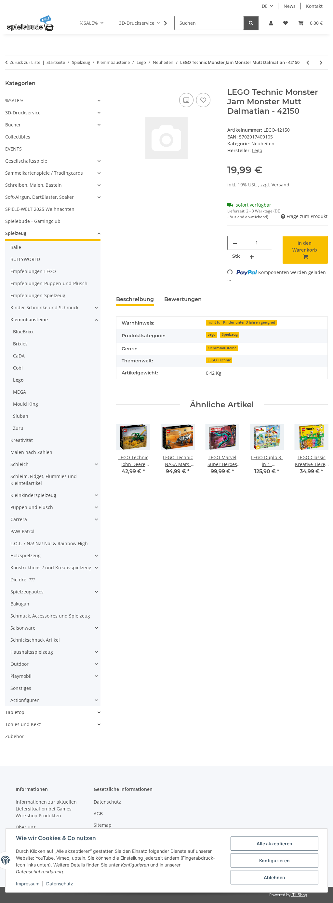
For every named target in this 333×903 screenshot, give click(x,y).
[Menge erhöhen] (252, 256)
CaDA (19, 356)
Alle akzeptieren (274, 843)
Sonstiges (20, 688)
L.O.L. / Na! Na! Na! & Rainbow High (49, 543)
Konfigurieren (274, 860)
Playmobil (21, 676)
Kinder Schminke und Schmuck (44, 307)
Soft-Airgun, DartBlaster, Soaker (39, 197)
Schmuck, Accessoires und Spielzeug (50, 616)
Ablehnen (274, 877)
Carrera (18, 519)
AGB (98, 813)
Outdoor (19, 664)
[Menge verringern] (235, 243)
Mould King (25, 404)
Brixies (20, 344)
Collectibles (17, 137)
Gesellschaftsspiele (26, 161)
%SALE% (14, 100)
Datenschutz (59, 883)
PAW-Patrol (22, 531)
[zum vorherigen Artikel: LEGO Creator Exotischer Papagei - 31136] (307, 62)
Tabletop (14, 712)
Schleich (19, 464)
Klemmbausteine (221, 348)
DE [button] (265, 6)
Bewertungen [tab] (183, 299)
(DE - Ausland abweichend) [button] (253, 214)
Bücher (13, 125)
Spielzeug (230, 334)
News (290, 6)
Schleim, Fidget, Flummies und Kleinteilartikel (43, 479)
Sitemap (103, 825)
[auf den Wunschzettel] (203, 100)
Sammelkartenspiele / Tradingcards (44, 173)
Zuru (18, 428)
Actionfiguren (25, 700)
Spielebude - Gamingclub (32, 221)
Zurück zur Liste (25, 62)
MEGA (19, 392)
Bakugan (19, 604)
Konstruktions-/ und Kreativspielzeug (50, 567)
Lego (211, 334)
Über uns (26, 827)
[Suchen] (251, 23)
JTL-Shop (299, 894)
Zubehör (14, 736)
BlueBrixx (23, 331)
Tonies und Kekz (23, 724)
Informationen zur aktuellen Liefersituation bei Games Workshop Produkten (46, 809)
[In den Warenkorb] (121, 84)
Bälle (15, 247)
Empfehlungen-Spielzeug (37, 295)
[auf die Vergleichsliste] (186, 100)
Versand (280, 185)
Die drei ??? (22, 579)
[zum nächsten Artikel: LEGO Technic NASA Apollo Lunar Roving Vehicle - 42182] (321, 62)
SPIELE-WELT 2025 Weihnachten (39, 209)
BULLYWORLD (25, 259)
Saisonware (22, 628)
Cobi (18, 368)
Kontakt (314, 6)
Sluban (20, 416)
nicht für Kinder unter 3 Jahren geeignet (241, 322)
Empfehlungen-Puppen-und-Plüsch (48, 283)
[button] (271, 23)
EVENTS (13, 149)
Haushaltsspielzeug (31, 652)
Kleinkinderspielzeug (33, 495)
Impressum (27, 883)
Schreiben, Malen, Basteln (33, 185)
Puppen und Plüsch (31, 507)
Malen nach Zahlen (31, 452)
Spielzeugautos (27, 592)
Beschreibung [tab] (135, 299)
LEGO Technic (219, 360)
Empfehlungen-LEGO (33, 271)
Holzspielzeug (25, 555)
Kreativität (21, 440)
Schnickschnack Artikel (35, 640)
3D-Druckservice (23, 112)
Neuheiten (262, 143)
